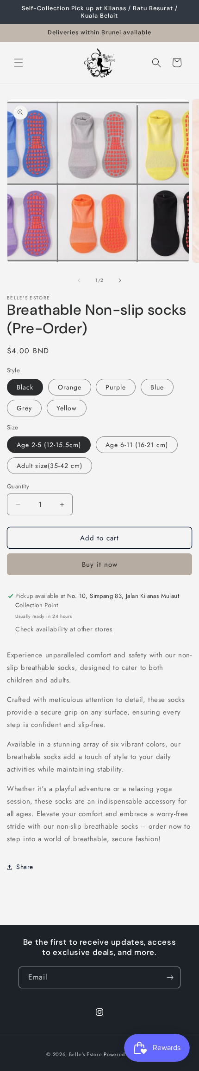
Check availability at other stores (63, 629)
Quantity (18, 486)
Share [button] (24, 866)
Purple (116, 387)
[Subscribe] (170, 977)
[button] (18, 62)
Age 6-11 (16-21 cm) (137, 444)
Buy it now (100, 564)
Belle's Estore (85, 1054)
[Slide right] (120, 280)
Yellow (66, 408)
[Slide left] (79, 280)
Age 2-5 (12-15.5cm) (49, 444)
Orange (69, 387)
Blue (157, 387)
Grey (24, 408)
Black (25, 387)
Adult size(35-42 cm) (49, 465)
